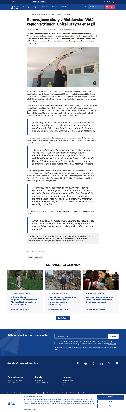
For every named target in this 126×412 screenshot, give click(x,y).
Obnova (30, 257)
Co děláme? (34, 14)
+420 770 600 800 (12, 382)
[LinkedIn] (101, 363)
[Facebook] (70, 363)
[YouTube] (85, 363)
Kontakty (64, 7)
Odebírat (113, 336)
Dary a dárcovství (68, 385)
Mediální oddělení (68, 380)
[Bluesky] (117, 363)
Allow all (110, 396)
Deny (110, 406)
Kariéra (54, 7)
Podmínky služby (106, 347)
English (109, 2)
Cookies (72, 393)
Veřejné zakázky (12, 393)
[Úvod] (28, 14)
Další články (62, 318)
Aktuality (26, 7)
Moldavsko (67, 14)
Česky (104, 2)
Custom (109, 401)
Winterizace (38, 257)
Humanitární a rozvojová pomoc (51, 14)
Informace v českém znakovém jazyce (93, 393)
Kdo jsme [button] (35, 7)
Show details (28, 409)
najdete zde (112, 344)
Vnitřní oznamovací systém (32, 393)
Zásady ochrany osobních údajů (93, 347)
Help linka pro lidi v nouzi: (14, 380)
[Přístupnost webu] (113, 2)
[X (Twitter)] (77, 363)
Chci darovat (39, 380)
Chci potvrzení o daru (41, 382)
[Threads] (109, 363)
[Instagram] (93, 363)
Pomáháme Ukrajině (39, 2)
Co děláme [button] (45, 7)
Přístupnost (115, 393)
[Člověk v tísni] (15, 7)
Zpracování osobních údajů (55, 393)
